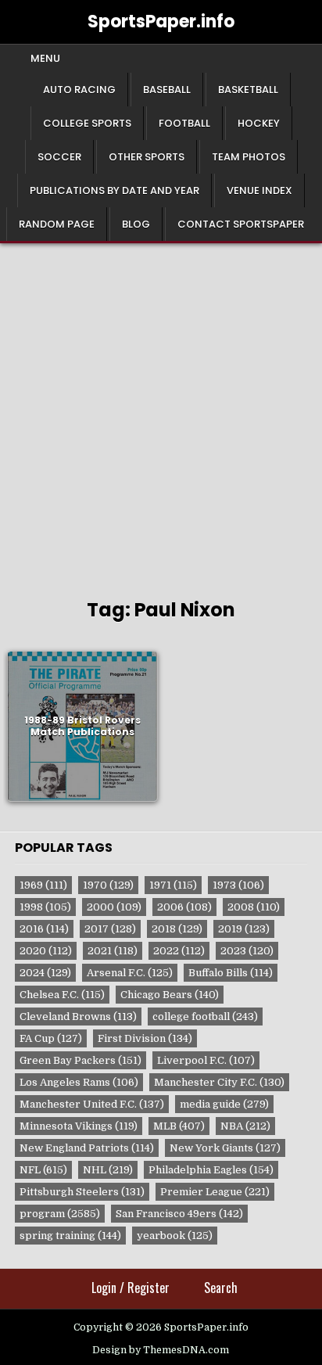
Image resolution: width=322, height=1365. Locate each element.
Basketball (248, 89)
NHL (108, 1170)
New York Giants (225, 1148)
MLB (179, 1126)
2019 (244, 929)
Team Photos (248, 156)
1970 (108, 885)
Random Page (57, 224)
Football (184, 123)
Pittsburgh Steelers (82, 1192)
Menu (45, 58)
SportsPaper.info (161, 21)
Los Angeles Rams (79, 1082)
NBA (245, 1126)
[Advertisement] (161, 412)
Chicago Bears (169, 994)
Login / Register (130, 1287)
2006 (184, 907)
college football (205, 1016)
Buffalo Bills (230, 973)
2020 (46, 951)
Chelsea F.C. (62, 994)
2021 (113, 951)
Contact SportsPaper (240, 224)
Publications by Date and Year (114, 190)
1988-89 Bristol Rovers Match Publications (82, 726)
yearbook (175, 1235)
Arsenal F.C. (130, 973)
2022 (179, 951)
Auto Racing (79, 89)
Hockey (259, 123)
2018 (177, 929)
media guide (224, 1104)
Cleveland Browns (78, 1016)
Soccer (59, 156)
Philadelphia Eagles (211, 1170)
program (60, 1214)
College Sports (87, 123)
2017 (110, 929)
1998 (45, 907)
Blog (136, 224)
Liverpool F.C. (206, 1060)
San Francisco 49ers (179, 1214)
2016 (44, 929)
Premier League (215, 1192)
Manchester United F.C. (92, 1104)
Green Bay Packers (80, 1060)
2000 (114, 907)
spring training (70, 1235)
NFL (43, 1170)
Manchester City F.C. (219, 1082)
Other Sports (146, 156)
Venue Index (259, 190)
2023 (247, 951)
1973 (238, 885)
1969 (43, 885)
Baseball (167, 89)
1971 (173, 885)
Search (221, 1287)
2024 (45, 973)
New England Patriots (87, 1148)
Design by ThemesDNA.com (160, 1350)
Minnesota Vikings (79, 1126)
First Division (145, 1038)
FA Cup (51, 1038)
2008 (253, 907)
